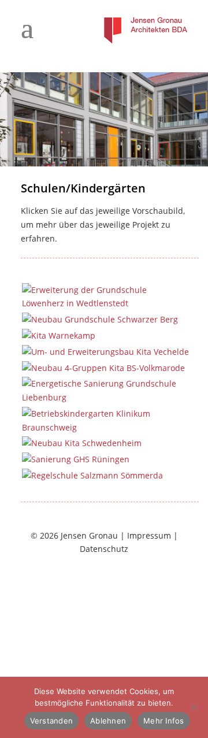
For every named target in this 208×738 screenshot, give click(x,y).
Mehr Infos (163, 720)
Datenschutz (104, 548)
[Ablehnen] (193, 707)
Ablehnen (108, 720)
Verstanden (51, 720)
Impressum (149, 535)
